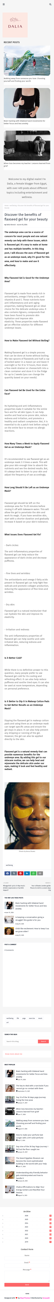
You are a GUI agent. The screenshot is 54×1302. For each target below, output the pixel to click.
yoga (24, 1018)
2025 (38, 1219)
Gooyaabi (46, 1298)
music (40, 1018)
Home (7, 205)
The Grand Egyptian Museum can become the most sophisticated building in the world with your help (31, 1161)
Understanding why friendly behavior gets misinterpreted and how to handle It (32, 1175)
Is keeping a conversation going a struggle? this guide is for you (29, 918)
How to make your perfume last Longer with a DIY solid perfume (29, 1136)
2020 (38, 1238)
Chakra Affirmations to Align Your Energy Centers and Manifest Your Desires (30, 1190)
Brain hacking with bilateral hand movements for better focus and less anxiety (31, 906)
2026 (38, 1216)
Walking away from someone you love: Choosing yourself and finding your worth (32, 1123)
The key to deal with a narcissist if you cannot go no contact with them (32, 1087)
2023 (38, 1227)
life (18, 1018)
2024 (38, 1223)
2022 (38, 1231)
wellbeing (13, 205)
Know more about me (13, 1054)
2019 (38, 1242)
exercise (32, 1018)
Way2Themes (25, 1298)
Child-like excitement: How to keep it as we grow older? (32, 930)
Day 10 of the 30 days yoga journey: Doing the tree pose (31, 1098)
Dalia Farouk (11, 225)
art (8, 1022)
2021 (38, 1234)
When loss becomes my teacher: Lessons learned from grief (29, 1110)
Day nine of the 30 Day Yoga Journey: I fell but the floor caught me (32, 1148)
